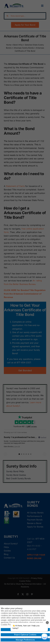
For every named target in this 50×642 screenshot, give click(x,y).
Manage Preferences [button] (25, 640)
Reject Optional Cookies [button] (25, 635)
